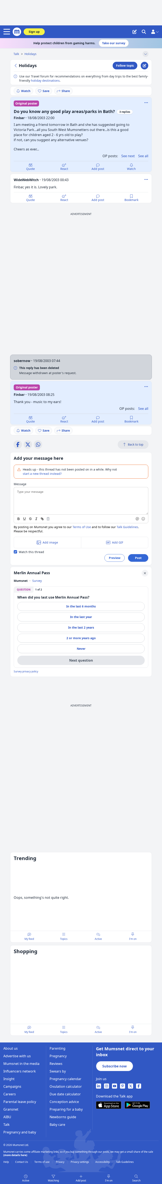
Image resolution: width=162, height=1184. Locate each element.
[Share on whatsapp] (38, 444)
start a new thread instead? (42, 474)
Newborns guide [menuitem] (63, 1117)
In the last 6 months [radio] (81, 606)
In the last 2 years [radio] (81, 627)
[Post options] (146, 179)
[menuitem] (98, 1086)
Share (66, 91)
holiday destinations (45, 80)
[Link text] (42, 518)
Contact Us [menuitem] (22, 1162)
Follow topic (125, 65)
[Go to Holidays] (16, 65)
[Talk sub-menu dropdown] (145, 54)
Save (46, 91)
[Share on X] (28, 444)
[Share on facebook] (18, 444)
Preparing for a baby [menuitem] (66, 1109)
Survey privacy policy (26, 671)
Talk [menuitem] (6, 1124)
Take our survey (113, 43)
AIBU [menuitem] (7, 1117)
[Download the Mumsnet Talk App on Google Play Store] (137, 1105)
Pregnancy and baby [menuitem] (19, 1132)
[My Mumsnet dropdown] (155, 32)
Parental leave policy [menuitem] (19, 1101)
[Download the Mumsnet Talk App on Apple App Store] (108, 1105)
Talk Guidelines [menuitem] (125, 1162)
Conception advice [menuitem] (64, 1101)
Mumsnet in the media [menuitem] (21, 1063)
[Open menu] (7, 32)
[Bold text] (19, 518)
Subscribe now (114, 1066)
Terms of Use (82, 527)
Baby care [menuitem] (57, 1124)
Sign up (34, 32)
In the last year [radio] (81, 617)
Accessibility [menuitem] (102, 1162)
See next (128, 156)
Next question (81, 660)
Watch (25, 91)
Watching (53, 1180)
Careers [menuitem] (9, 1094)
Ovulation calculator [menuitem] (66, 1086)
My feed (29, 939)
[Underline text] (24, 518)
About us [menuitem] (10, 1048)
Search (136, 1180)
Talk (17, 54)
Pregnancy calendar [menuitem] (65, 1079)
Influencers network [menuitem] (19, 1071)
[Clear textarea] (48, 518)
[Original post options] (146, 103)
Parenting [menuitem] (57, 1048)
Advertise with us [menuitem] (17, 1056)
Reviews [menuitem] (56, 1063)
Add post (98, 169)
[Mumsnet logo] (17, 32)
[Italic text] (36, 518)
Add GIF (117, 542)
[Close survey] (145, 573)
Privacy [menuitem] (60, 1162)
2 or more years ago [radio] (81, 638)
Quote (30, 169)
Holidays (30, 54)
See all (143, 156)
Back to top (135, 444)
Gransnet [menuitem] (10, 1109)
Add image (50, 542)
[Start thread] (134, 32)
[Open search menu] (144, 32)
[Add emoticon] (143, 518)
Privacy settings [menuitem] (80, 1162)
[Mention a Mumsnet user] (137, 518)
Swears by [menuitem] (58, 1071)
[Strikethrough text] (30, 518)
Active (25, 1180)
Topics (64, 939)
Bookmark (131, 200)
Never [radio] (81, 649)
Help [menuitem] (6, 1162)
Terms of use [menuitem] (42, 1162)
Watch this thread (31, 552)
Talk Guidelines (127, 527)
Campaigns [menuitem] (12, 1086)
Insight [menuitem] (9, 1079)
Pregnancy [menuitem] (58, 1056)
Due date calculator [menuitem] (65, 1094)
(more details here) (15, 1155)
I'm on (108, 1180)
